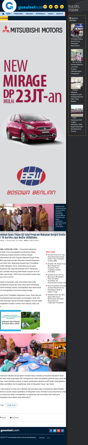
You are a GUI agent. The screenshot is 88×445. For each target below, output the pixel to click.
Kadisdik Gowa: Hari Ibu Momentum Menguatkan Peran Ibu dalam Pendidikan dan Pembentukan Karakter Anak (57, 279)
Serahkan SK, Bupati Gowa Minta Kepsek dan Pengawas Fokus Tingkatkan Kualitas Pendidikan (57, 268)
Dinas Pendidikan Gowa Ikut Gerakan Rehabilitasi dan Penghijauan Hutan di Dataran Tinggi (57, 289)
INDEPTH (59, 14)
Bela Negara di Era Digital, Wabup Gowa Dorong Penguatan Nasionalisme (77, 41)
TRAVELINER (18, 14)
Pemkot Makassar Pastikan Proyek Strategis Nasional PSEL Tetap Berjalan (77, 95)
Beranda (42, 437)
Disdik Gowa (11, 405)
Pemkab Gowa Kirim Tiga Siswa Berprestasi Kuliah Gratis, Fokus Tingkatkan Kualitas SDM (56, 258)
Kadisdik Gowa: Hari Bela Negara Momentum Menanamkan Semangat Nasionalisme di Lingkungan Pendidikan (56, 299)
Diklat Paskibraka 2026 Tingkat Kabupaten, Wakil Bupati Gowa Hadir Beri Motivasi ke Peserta (77, 124)
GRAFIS (50, 14)
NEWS (8, 14)
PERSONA (29, 14)
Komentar (15, 417)
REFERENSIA (40, 14)
